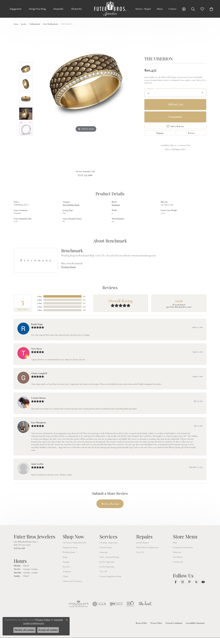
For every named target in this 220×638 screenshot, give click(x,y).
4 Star (39, 300)
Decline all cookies (24, 630)
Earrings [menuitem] (66, 562)
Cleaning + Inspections (109, 542)
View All (103, 571)
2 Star (39, 307)
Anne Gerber (37, 463)
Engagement (15, 8)
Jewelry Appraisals (107, 562)
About (160, 8)
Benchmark (116, 205)
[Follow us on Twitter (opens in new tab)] (196, 582)
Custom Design (106, 547)
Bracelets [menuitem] (66, 566)
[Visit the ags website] (78, 604)
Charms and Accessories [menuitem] (72, 581)
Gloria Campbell (39, 373)
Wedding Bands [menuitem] (69, 552)
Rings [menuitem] (65, 557)
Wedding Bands (35, 24)
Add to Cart (175, 104)
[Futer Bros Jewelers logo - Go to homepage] (110, 9)
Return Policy (141, 623)
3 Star (39, 303)
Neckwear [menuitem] (67, 571)
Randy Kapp (37, 324)
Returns (191, 133)
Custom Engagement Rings (110, 576)
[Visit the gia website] (99, 604)
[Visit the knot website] (145, 604)
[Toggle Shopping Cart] (211, 9)
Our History (178, 557)
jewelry (23, 24)
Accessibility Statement (195, 623)
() (84, 296)
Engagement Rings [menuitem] (70, 547)
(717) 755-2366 (85, 175)
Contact (172, 8)
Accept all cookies (48, 630)
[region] (86, 98)
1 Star (39, 310)
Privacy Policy (156, 623)
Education (177, 552)
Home (16, 24)
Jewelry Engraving (107, 566)
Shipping (159, 133)
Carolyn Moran (38, 397)
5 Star (39, 296)
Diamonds (58, 8)
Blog (175, 542)
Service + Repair (143, 8)
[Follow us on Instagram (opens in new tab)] (182, 582)
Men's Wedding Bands (50, 24)
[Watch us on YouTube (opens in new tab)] (203, 582)
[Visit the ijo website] (116, 604)
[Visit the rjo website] (130, 604)
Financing (103, 552)
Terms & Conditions (174, 623)
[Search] (193, 9)
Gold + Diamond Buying (109, 557)
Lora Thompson (38, 422)
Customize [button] (175, 117)
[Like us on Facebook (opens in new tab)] (175, 582)
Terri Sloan (36, 348)
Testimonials (178, 562)
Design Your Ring (37, 8)
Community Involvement (183, 547)
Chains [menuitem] (65, 576)
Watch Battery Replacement (147, 547)
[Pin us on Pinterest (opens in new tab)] (189, 582)
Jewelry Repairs (142, 542)
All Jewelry (76, 8)
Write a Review (110, 504)
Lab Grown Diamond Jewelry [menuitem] (74, 542)
